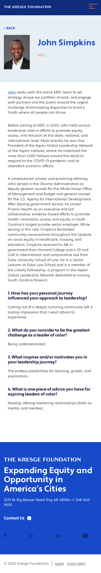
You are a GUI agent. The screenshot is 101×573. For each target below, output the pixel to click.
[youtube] (85, 536)
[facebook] (5, 536)
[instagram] (31, 536)
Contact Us (14, 518)
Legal (59, 563)
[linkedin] (58, 536)
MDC (41, 55)
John (12, 92)
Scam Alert (76, 563)
